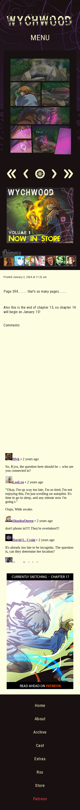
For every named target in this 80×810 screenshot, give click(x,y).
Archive (40, 732)
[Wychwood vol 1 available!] (40, 242)
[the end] (60, 261)
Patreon (40, 798)
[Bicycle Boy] (50, 261)
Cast (40, 745)
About (40, 718)
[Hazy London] (29, 261)
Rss (40, 772)
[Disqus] (40, 387)
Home (40, 705)
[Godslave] (40, 261)
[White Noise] (9, 261)
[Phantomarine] (19, 261)
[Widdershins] (71, 261)
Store (40, 785)
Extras (40, 758)
